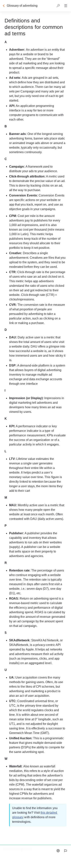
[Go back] (4, 5)
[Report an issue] (65, 850)
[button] (58, 5)
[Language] (58, 850)
